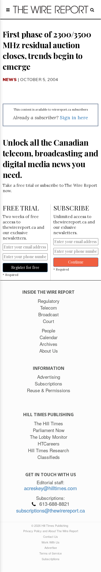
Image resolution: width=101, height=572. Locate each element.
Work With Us (50, 542)
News (10, 79)
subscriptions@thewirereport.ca (50, 510)
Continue (75, 262)
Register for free (25, 267)
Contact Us (50, 536)
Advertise (50, 547)
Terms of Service (50, 553)
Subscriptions (51, 559)
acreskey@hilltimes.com (50, 488)
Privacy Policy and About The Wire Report (50, 531)
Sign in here (74, 117)
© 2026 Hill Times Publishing (50, 525)
